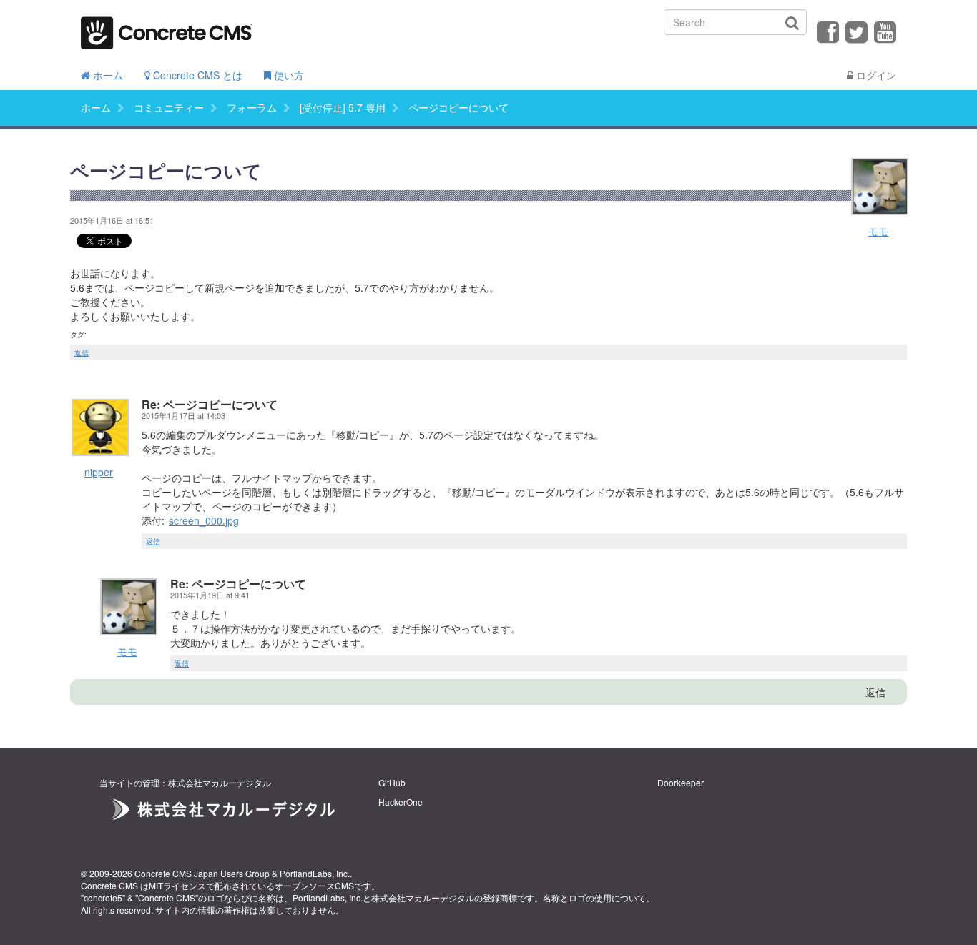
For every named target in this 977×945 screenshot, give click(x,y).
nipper (98, 472)
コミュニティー (169, 107)
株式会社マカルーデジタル (422, 897)
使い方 (287, 75)
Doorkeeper (680, 782)
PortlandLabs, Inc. (315, 873)
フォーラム (252, 107)
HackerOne (400, 802)
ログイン (874, 75)
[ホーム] (166, 28)
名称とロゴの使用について (594, 897)
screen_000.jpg (204, 520)
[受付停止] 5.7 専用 (343, 107)
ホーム (106, 75)
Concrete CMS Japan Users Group (202, 873)
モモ (878, 231)
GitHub (392, 782)
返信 (81, 352)
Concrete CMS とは (196, 75)
